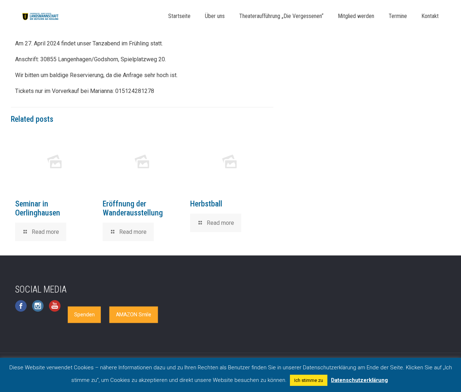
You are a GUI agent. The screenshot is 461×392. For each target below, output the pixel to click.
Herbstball (206, 203)
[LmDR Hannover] (40, 16)
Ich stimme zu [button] (308, 380)
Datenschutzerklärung (359, 380)
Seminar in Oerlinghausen (37, 208)
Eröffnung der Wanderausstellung (133, 208)
